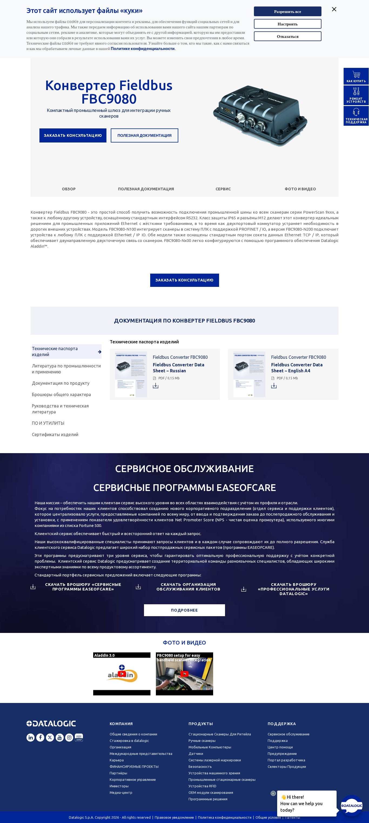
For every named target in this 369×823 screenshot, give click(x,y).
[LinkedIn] (30, 738)
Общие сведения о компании (133, 734)
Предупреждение (282, 753)
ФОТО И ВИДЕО (300, 189)
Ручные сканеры (202, 740)
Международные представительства (141, 753)
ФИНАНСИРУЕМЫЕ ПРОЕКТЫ (134, 766)
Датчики (196, 753)
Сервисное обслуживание (289, 734)
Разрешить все (287, 11)
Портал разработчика (286, 760)
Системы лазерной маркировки (215, 760)
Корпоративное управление (133, 779)
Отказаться (287, 36)
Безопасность (200, 766)
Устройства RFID (202, 786)
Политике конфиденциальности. (143, 48)
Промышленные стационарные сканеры (222, 779)
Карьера (117, 760)
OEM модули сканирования (211, 792)
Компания (121, 724)
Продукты (201, 724)
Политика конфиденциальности (224, 817)
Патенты (292, 817)
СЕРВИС (223, 189)
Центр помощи (280, 747)
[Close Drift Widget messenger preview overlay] (273, 793)
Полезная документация (145, 135)
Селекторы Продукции (287, 766)
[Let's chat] (352, 806)
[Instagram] (69, 738)
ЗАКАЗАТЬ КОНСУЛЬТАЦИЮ (73, 135)
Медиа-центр (121, 792)
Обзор (69, 189)
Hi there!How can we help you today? (301, 803)
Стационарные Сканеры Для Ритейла (220, 734)
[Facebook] (40, 738)
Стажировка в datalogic (129, 740)
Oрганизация (120, 747)
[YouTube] (60, 738)
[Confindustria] (79, 738)
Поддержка (282, 724)
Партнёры (118, 773)
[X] (50, 738)
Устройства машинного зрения (214, 773)
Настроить (288, 23)
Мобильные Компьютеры (210, 747)
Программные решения (208, 799)
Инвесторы (119, 786)
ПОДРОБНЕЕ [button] (184, 610)
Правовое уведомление (174, 817)
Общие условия (268, 817)
